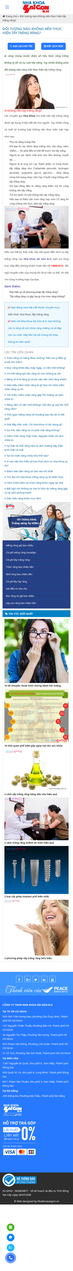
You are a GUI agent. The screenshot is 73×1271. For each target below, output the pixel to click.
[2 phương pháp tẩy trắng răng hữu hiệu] (36, 927)
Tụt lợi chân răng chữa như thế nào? (27, 455)
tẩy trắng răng (52, 69)
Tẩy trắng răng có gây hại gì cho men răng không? (37, 296)
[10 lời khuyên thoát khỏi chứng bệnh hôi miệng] (36, 650)
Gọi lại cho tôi (22, 46)
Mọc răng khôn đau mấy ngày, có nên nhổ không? (35, 367)
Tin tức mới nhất (20, 613)
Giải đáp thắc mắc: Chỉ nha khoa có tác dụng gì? (34, 424)
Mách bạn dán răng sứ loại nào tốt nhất (29, 471)
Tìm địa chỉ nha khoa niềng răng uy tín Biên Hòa (34, 477)
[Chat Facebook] (10, 1237)
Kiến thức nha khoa (19, 314)
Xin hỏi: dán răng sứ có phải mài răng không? (33, 430)
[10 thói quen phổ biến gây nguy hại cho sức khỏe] (36, 715)
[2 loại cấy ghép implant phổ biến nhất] (36, 869)
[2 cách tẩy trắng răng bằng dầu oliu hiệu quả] (36, 770)
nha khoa (29, 115)
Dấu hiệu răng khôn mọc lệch (23, 498)
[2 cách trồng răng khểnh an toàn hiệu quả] (36, 818)
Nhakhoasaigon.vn (48, 1201)
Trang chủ (11, 16)
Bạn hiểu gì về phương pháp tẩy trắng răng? (34, 292)
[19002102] (10, 1258)
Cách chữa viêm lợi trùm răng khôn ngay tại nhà (34, 482)
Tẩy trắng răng (40, 314)
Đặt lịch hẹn (54, 46)
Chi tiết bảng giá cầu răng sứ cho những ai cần (33, 373)
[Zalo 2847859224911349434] (10, 1247)
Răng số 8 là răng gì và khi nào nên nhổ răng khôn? (36, 379)
